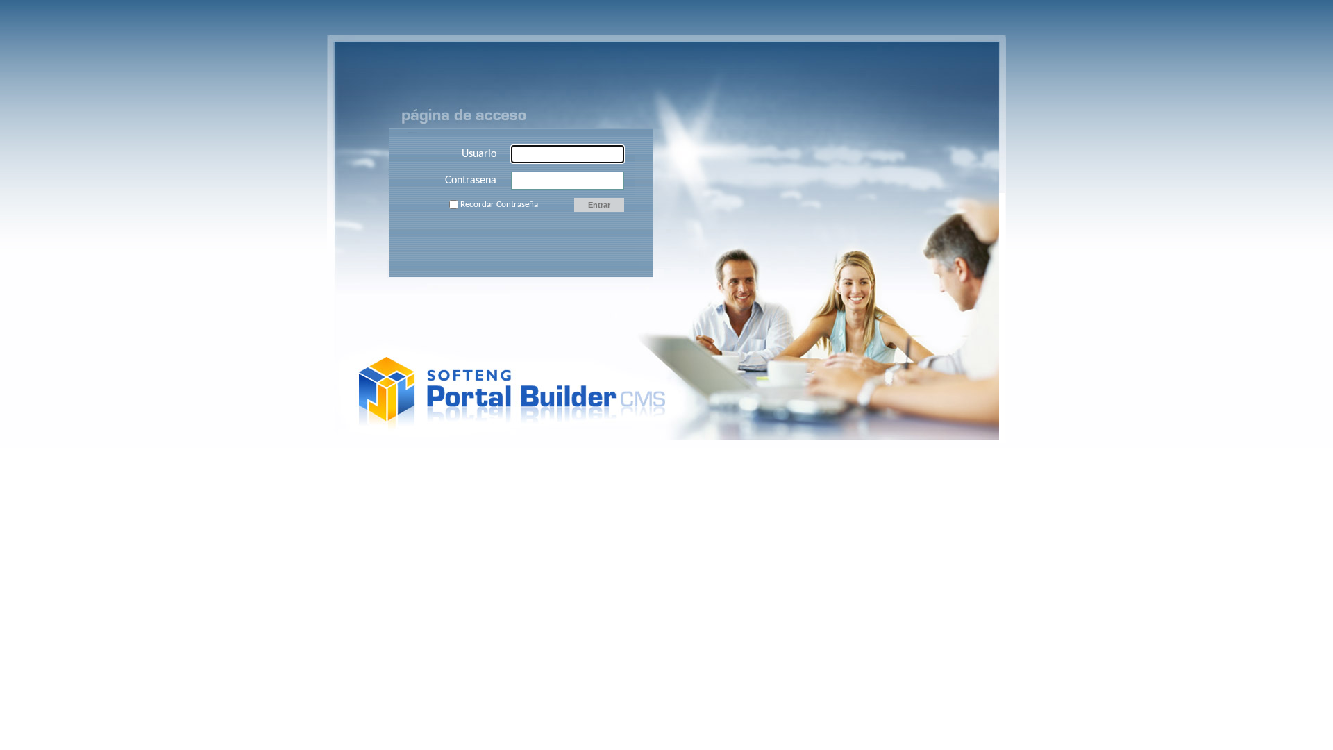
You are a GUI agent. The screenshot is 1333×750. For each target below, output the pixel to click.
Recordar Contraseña (499, 204)
